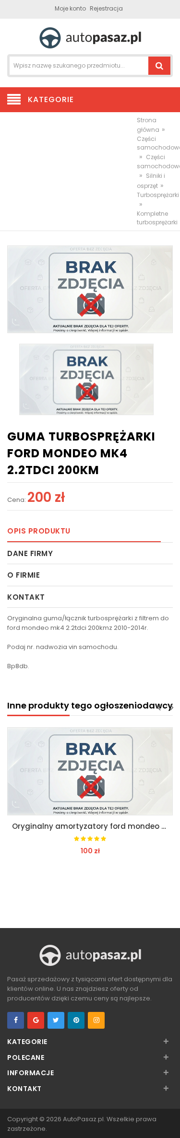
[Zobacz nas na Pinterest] (76, 1020)
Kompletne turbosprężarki (157, 217)
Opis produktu (39, 531)
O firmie (23, 575)
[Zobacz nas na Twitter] (56, 1020)
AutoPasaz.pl (83, 1119)
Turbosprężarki (158, 195)
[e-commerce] (90, 37)
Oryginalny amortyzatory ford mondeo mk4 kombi (92, 826)
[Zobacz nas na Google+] (35, 1020)
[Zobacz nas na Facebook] (15, 1020)
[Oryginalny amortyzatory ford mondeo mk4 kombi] (90, 771)
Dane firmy (30, 553)
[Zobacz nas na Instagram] (96, 1020)
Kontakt (26, 597)
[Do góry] (170, 1120)
